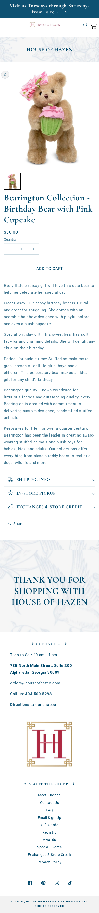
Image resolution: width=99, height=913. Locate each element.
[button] (6, 25)
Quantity (10, 239)
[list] (49, 118)
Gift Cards (49, 825)
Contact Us (49, 802)
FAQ (49, 810)
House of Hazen (40, 901)
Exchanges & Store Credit (49, 855)
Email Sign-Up (49, 818)
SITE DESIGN (68, 901)
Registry (49, 832)
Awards (49, 840)
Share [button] (18, 524)
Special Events (49, 847)
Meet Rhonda (49, 795)
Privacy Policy (49, 862)
